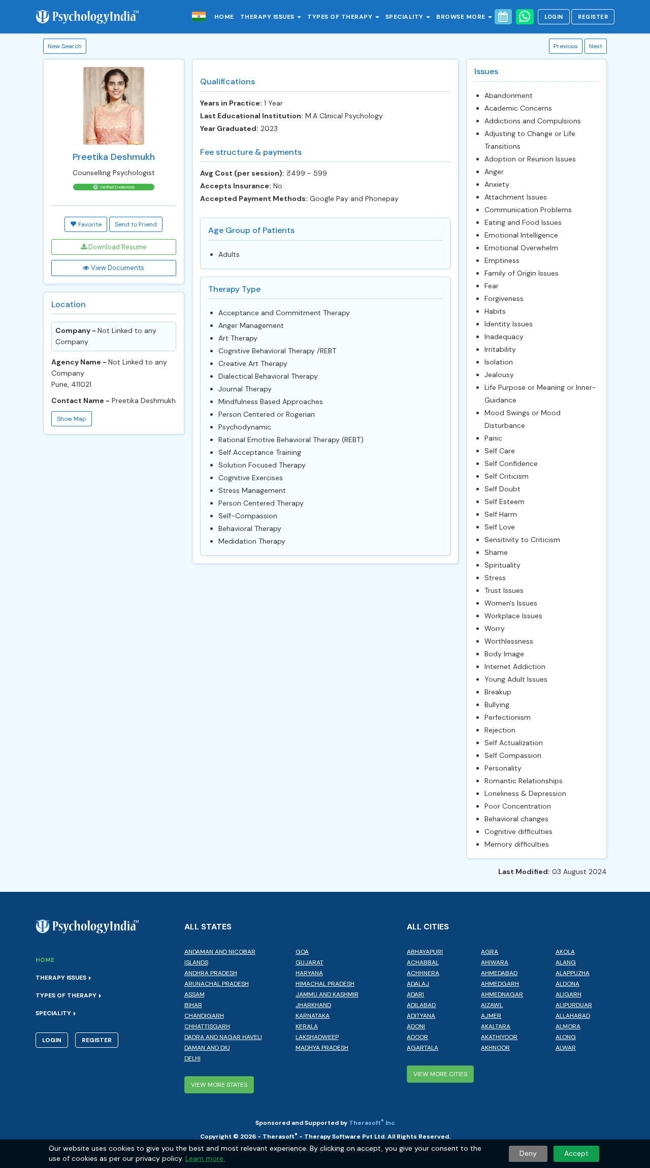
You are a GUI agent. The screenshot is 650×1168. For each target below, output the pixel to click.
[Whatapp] (525, 16)
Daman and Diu (207, 1048)
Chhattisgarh (207, 1026)
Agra (489, 952)
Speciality (405, 17)
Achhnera (423, 973)
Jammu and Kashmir (327, 994)
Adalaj (418, 984)
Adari (415, 994)
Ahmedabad (499, 973)
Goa (302, 952)
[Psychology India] (93, 16)
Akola (565, 952)
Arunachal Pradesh (216, 984)
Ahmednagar (502, 994)
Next (595, 46)
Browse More (461, 17)
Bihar (193, 1005)
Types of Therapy (340, 17)
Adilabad (421, 1005)
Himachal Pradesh (325, 984)
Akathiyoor (499, 1037)
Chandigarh (204, 1016)
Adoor (417, 1037)
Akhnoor (495, 1048)
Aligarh (568, 994)
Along (566, 1037)
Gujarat (309, 962)
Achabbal (423, 962)
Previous (566, 46)
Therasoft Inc (372, 1123)
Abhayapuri (425, 952)
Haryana (309, 973)
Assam (194, 994)
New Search (65, 46)
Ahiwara (494, 962)
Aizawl (492, 1005)
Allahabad (573, 1016)
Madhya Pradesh (322, 1048)
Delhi (192, 1058)
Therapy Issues (268, 17)
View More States (219, 1085)
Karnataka (313, 1016)
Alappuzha (573, 973)
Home (224, 17)
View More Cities (440, 1074)
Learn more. (205, 1158)
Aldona (567, 984)
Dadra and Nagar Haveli (223, 1037)
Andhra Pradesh (210, 973)
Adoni (416, 1026)
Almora (568, 1026)
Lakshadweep (317, 1037)
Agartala (422, 1048)
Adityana (421, 1016)
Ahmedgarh (500, 984)
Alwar (566, 1048)
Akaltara (495, 1026)
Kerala (307, 1026)
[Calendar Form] (503, 16)
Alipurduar (574, 1005)
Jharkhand (313, 1005)
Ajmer (491, 1016)
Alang (566, 962)
